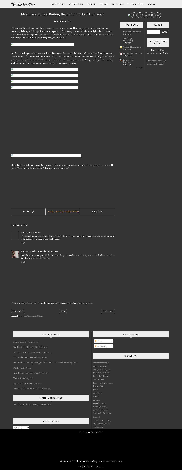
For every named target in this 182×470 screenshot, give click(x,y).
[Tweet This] (28, 212)
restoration (73, 212)
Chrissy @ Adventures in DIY (35, 251)
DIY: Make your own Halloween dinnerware (32, 352)
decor (50, 212)
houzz (95, 389)
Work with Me (136, 4)
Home (63, 311)
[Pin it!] (33, 212)
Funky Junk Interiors (128, 61)
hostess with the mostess (103, 383)
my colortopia (99, 403)
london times (98, 379)
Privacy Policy (116, 461)
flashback (58, 212)
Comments (101, 346)
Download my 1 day (22, 404)
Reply (23, 243)
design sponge (99, 366)
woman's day (98, 427)
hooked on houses (101, 376)
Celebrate (118, 4)
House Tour (57, 4)
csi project (97, 393)
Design (92, 4)
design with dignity (101, 369)
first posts (47, 28)
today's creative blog (102, 420)
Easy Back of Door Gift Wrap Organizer (30, 373)
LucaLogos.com (97, 466)
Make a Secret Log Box (23, 378)
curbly (95, 396)
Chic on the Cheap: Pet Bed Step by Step (30, 357)
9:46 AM (37, 232)
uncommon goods (101, 423)
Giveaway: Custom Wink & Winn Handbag (32, 388)
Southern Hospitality (128, 39)
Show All (140, 68)
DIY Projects (76, 4)
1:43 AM (54, 252)
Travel (104, 4)
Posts (99, 341)
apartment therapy (101, 362)
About (151, 4)
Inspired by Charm (132, 31)
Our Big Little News (22, 368)
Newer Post (18, 311)
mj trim (96, 400)
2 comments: (97, 212)
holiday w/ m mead (101, 372)
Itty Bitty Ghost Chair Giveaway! (27, 383)
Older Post (108, 311)
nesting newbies (100, 406)
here (41, 404)
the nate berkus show (102, 413)
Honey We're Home (132, 53)
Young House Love (132, 47)
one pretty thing (100, 410)
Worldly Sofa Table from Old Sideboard (30, 347)
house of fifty (99, 386)
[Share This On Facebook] (24, 212)
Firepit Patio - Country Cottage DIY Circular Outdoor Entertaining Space (45, 362)
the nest (96, 417)
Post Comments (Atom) (33, 316)
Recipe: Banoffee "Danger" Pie (26, 342)
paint (65, 212)
